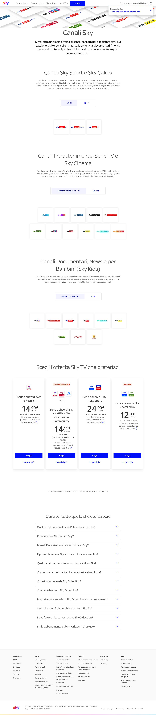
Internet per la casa (84, 677)
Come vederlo (36, 3)
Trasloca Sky (39, 671)
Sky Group (16, 667)
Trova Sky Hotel (40, 667)
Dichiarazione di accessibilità (135, 709)
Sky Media (16, 671)
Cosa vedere (21, 3)
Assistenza (124, 3)
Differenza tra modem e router (88, 660)
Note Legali (110, 709)
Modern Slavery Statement (129, 671)
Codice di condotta (127, 660)
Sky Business (17, 663)
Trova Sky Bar (39, 663)
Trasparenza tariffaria (63, 660)
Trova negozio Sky (40, 660)
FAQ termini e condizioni (64, 673)
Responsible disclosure (128, 667)
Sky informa (60, 683)
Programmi (16, 678)
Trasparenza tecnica (62, 663)
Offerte (77, 3)
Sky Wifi (62, 3)
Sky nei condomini (40, 678)
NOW (15, 660)
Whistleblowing (126, 663)
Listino (102, 709)
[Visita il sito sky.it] (6, 3)
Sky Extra (16, 674)
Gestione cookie (120, 709)
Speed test (81, 680)
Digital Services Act (62, 694)
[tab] (69, 103)
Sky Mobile (50, 3)
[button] (28, 3)
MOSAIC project (126, 686)
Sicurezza (59, 690)
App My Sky (103, 663)
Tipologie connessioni (85, 663)
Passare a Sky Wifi (83, 673)
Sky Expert (38, 674)
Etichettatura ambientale (64, 686)
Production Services (41, 682)
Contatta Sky (104, 660)
